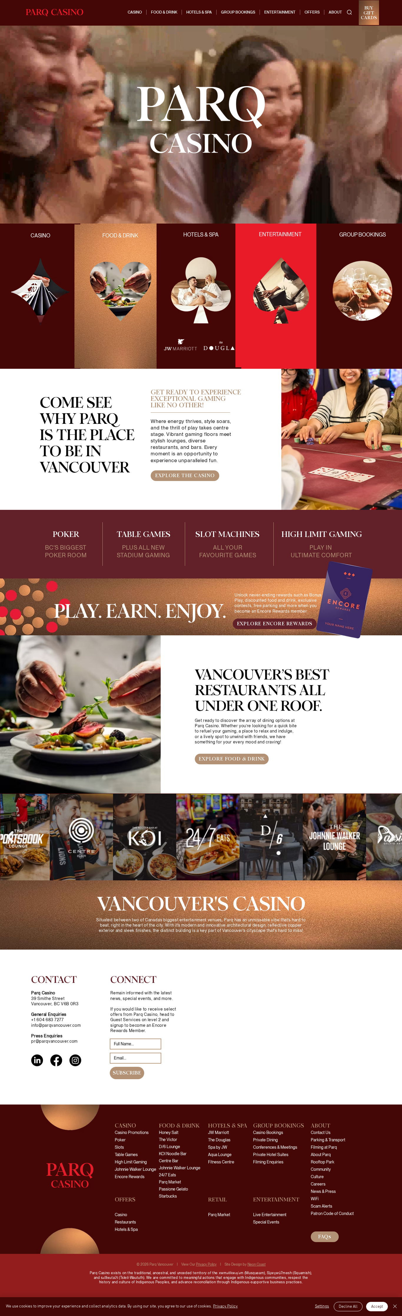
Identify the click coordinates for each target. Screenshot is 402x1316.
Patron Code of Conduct (329, 1213)
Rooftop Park (322, 1162)
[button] (349, 12)
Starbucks (168, 1196)
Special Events (266, 1222)
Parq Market (170, 1182)
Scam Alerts (321, 1206)
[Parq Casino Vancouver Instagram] (75, 1060)
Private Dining (265, 1140)
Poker (120, 1140)
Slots (119, 1147)
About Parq (321, 1154)
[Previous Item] (10, 837)
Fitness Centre (221, 1162)
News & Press (323, 1191)
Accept (377, 1306)
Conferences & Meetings (275, 1147)
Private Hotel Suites (270, 1154)
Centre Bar (168, 1160)
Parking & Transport (328, 1140)
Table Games (126, 1154)
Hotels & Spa (126, 1229)
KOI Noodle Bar (173, 1153)
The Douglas (219, 1140)
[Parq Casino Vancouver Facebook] (56, 1060)
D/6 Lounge (169, 1146)
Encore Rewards (129, 1176)
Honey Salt (168, 1132)
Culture (317, 1176)
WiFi (315, 1198)
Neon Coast (256, 1264)
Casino (121, 1214)
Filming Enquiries (268, 1162)
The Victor (168, 1139)
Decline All (348, 1306)
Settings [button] (322, 1306)
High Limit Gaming (131, 1162)
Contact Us (320, 1132)
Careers (318, 1184)
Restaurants (125, 1222)
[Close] (394, 1306)
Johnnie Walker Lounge (135, 1169)
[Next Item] (391, 837)
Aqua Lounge (220, 1154)
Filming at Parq (324, 1147)
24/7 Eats (167, 1175)
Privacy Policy (206, 1264)
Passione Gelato (173, 1189)
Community (321, 1169)
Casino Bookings (268, 1132)
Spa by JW (217, 1147)
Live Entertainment (269, 1214)
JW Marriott (218, 1132)
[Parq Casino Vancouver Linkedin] (37, 1060)
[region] (120, 296)
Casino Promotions (132, 1132)
